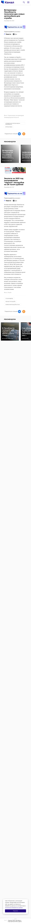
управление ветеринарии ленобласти (12, 124)
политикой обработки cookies (13, 907)
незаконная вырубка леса (12, 304)
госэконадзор (9, 298)
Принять (15, 911)
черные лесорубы (10, 301)
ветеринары (8, 126)
